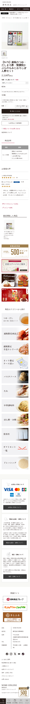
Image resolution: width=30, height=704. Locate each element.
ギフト (19, 9)
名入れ (3, 86)
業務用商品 (26, 9)
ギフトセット (9, 17)
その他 (3, 95)
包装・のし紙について (10, 79)
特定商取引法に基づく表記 (9, 662)
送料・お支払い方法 (7, 672)
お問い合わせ (5, 679)
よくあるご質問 (6, 659)
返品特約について (7, 132)
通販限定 (11, 9)
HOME (3, 17)
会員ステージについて (8, 669)
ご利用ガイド (5, 666)
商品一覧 (3, 9)
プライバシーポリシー (8, 676)
